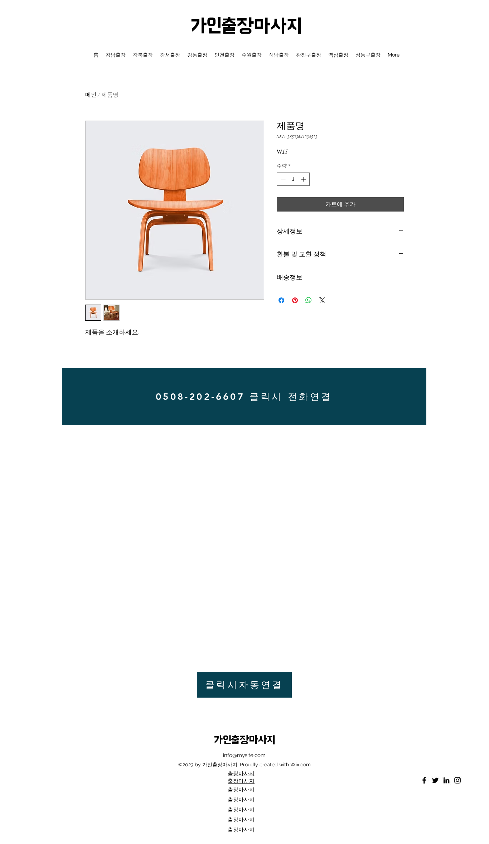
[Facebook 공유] (281, 300)
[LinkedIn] (446, 780)
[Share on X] (322, 300)
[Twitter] (435, 780)
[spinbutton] (293, 179)
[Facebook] (424, 780)
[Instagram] (457, 780)
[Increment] (304, 179)
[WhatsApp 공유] (308, 300)
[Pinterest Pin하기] (295, 300)
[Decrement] (282, 179)
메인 (91, 94)
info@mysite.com (244, 755)
